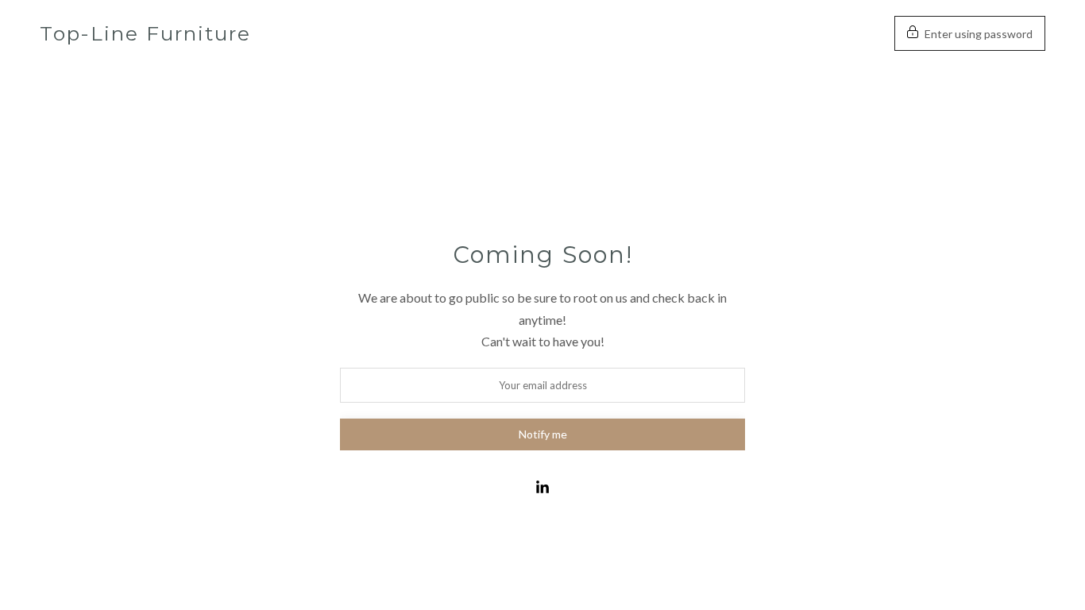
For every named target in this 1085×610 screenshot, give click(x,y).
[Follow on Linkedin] (542, 487)
